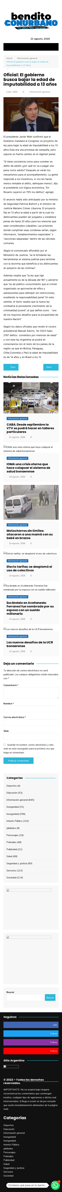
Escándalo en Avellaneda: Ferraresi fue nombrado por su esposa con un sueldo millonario (30, 608)
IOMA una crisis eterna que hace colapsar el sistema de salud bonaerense (28, 468)
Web (6, 731)
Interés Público (14, 820)
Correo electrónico (14, 717)
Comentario (10, 685)
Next (48, 367)
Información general (40, 91)
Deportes (11, 785)
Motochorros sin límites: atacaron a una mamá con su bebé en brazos (30, 534)
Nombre (8, 703)
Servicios (11, 870)
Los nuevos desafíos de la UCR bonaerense (30, 644)
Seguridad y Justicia (16, 863)
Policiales (11, 842)
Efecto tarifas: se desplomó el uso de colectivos (29, 568)
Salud (9, 856)
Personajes (12, 835)
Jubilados (11, 828)
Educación (11, 792)
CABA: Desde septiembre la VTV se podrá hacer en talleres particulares (30, 428)
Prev (13, 367)
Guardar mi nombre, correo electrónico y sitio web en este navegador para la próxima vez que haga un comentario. (28, 748)
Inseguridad (12, 806)
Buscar (10, 992)
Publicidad (11, 849)
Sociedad (11, 877)
